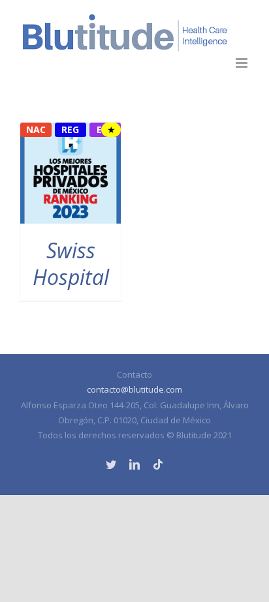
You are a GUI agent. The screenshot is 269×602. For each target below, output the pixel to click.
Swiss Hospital (71, 264)
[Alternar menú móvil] (242, 63)
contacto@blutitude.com (134, 389)
